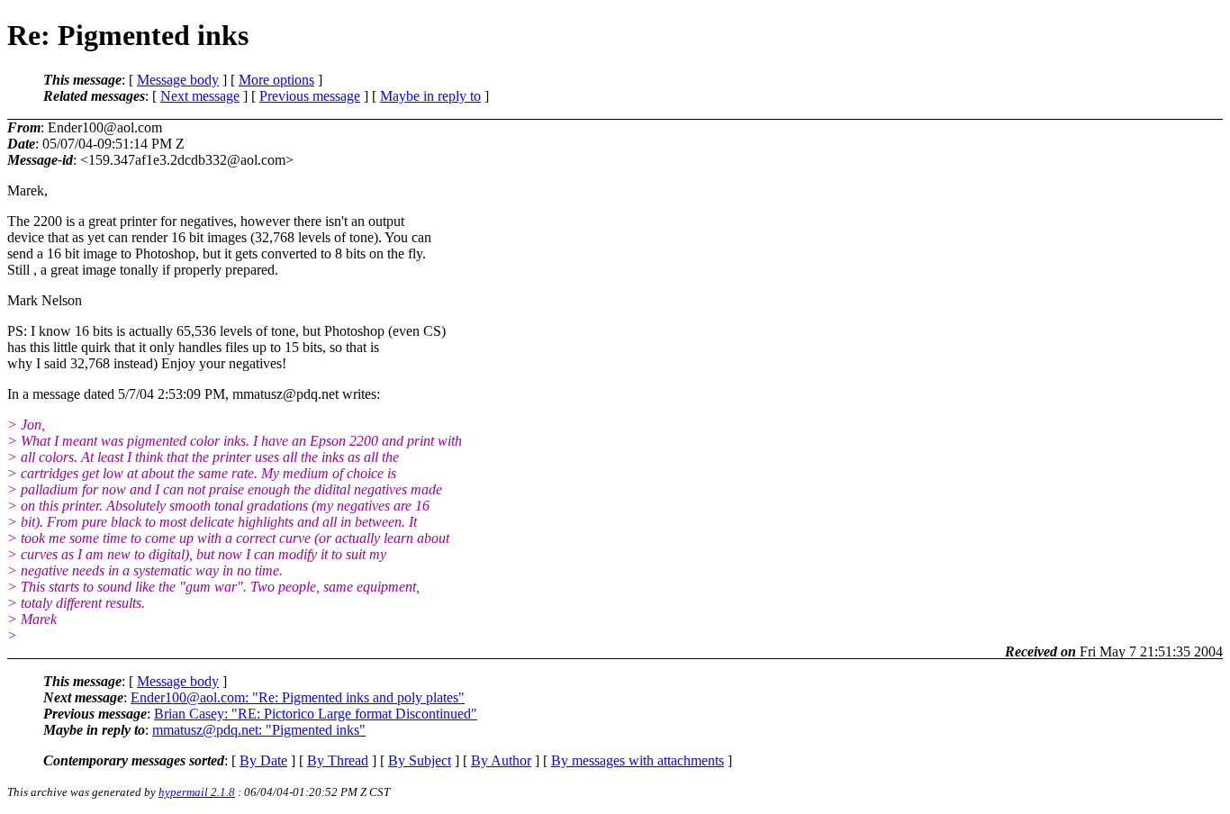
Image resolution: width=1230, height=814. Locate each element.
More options (276, 79)
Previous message (309, 96)
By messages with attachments (637, 760)
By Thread (337, 760)
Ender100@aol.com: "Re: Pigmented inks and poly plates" (298, 697)
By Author (501, 760)
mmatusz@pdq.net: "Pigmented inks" (259, 729)
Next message (200, 96)
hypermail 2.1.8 (196, 792)
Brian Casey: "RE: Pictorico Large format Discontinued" (315, 713)
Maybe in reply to (430, 96)
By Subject (419, 760)
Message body (178, 79)
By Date (263, 760)
